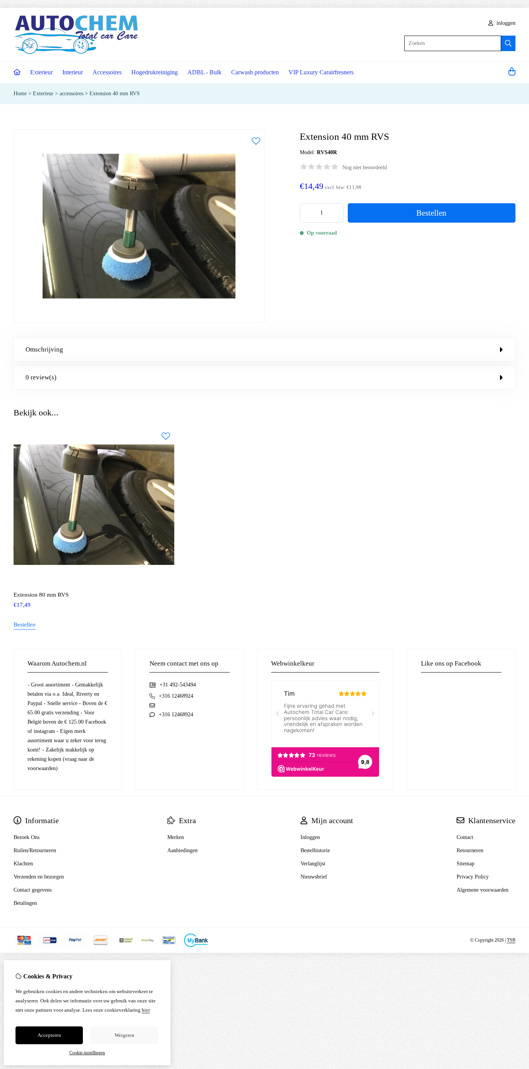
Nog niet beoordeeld (364, 167)
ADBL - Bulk (204, 72)
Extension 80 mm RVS (41, 595)
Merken (175, 837)
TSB (511, 940)
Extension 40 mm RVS (114, 93)
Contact (465, 837)
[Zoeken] (508, 43)
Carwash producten (255, 72)
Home (20, 93)
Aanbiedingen (182, 850)
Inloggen (310, 837)
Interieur (72, 72)
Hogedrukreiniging (154, 72)
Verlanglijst (313, 864)
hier (146, 1010)
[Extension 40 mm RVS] (139, 321)
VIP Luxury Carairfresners (321, 72)
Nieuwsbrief (314, 877)
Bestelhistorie (315, 850)
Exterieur (41, 72)
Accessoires (107, 72)
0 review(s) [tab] (41, 377)
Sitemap (465, 864)
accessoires (71, 93)
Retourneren (470, 850)
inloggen (505, 23)
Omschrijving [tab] (44, 349)
